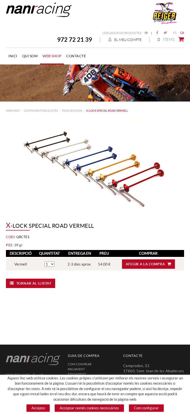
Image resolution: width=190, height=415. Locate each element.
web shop (13, 110)
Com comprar (80, 364)
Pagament (76, 369)
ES (175, 32)
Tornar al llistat (33, 283)
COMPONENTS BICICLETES (41, 110)
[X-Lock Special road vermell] (93, 167)
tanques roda (72, 110)
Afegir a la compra (145, 264)
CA (182, 32)
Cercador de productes (122, 33)
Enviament (77, 374)
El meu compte (128, 40)
